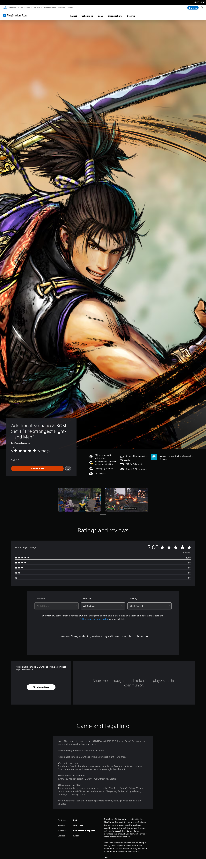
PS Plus (37, 8)
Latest (73, 15)
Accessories (49, 8)
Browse (131, 15)
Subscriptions (115, 15)
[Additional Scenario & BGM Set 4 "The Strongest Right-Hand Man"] (79, 500)
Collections (87, 15)
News (60, 8)
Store (11, 8)
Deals (100, 15)
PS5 (19, 8)
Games (27, 8)
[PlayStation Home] (5, 8)
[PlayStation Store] (16, 15)
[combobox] (56, 605)
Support (70, 8)
